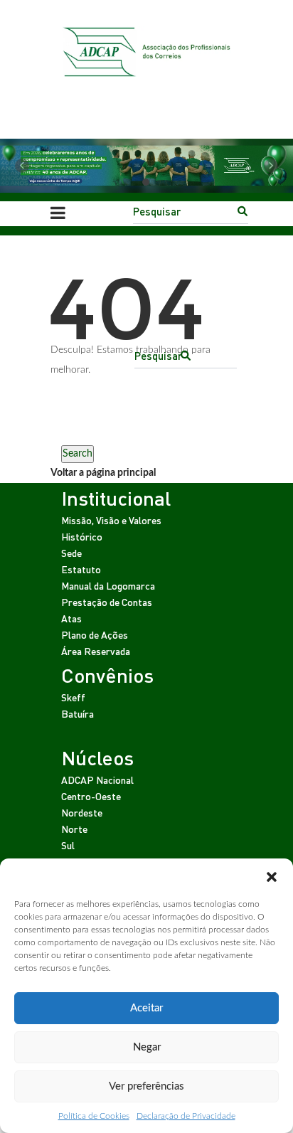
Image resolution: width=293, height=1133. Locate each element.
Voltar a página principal (103, 473)
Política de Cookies (93, 1116)
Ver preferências (146, 1086)
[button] (272, 876)
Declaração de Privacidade (186, 1116)
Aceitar (146, 1008)
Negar (147, 1047)
